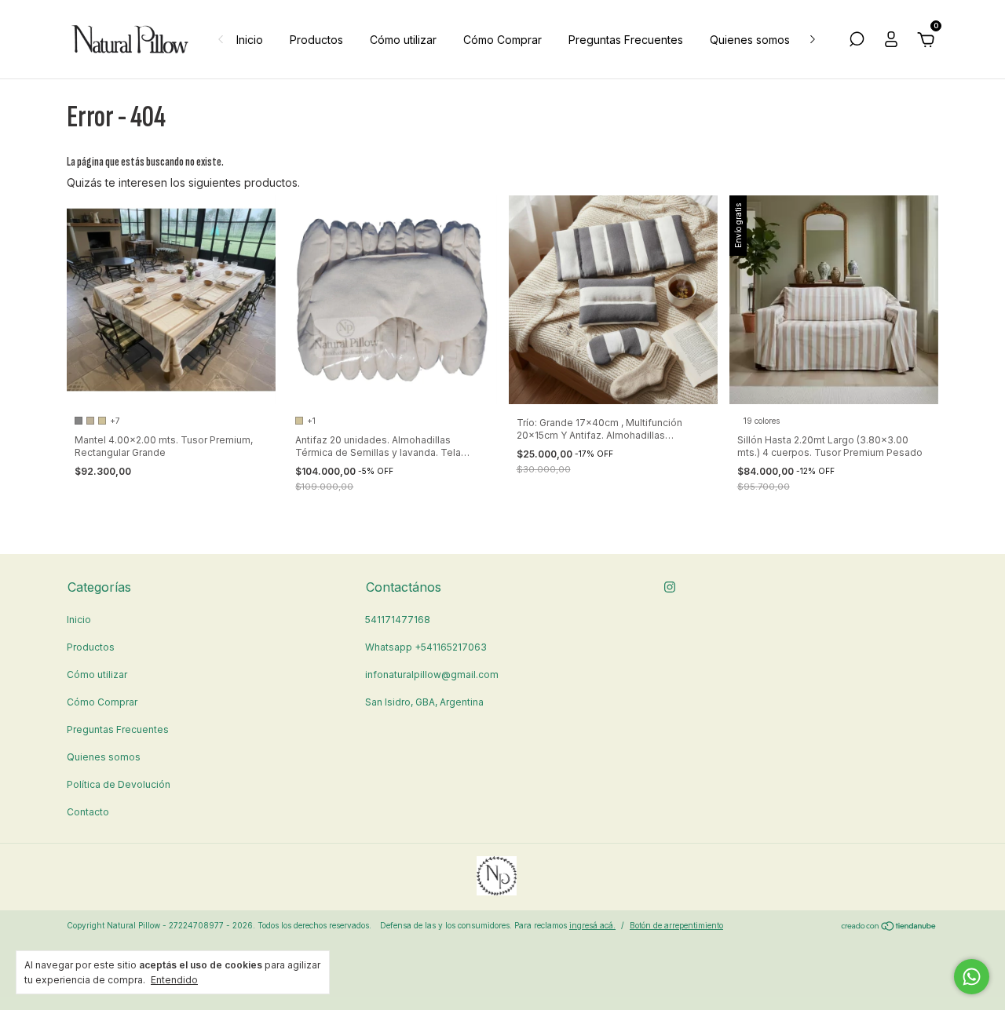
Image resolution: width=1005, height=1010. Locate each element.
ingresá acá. (592, 925)
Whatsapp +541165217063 (426, 647)
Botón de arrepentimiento (676, 925)
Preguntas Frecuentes (625, 39)
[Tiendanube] (889, 927)
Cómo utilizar (403, 39)
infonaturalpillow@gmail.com (432, 674)
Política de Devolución (118, 784)
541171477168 (397, 619)
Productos (316, 39)
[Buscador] (856, 41)
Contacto (88, 812)
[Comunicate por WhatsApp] (971, 976)
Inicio (249, 39)
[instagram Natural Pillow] (669, 587)
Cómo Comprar (502, 39)
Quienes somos (750, 39)
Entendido (174, 980)
